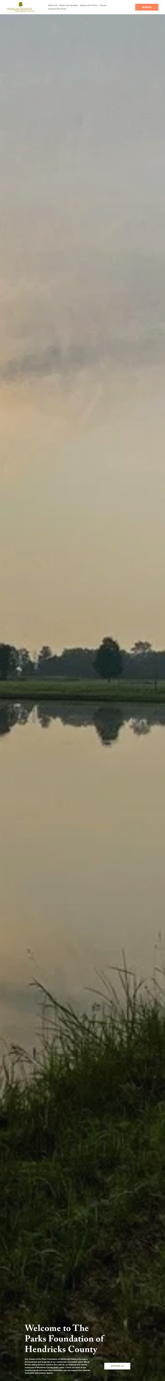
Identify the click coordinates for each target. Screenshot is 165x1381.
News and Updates (69, 5)
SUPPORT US (117, 1366)
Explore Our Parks (89, 5)
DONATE (147, 7)
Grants (103, 5)
